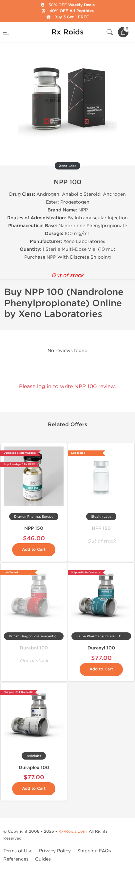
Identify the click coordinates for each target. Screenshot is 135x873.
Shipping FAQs (94, 851)
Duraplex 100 (34, 767)
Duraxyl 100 (101, 648)
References (16, 859)
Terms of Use (17, 851)
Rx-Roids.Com (72, 831)
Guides (43, 859)
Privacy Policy (55, 851)
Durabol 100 (34, 648)
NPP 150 (33, 528)
